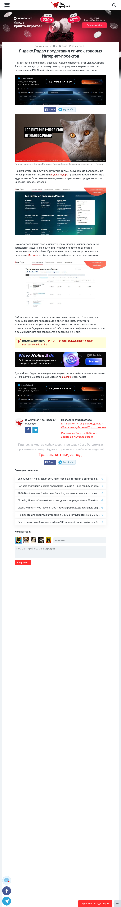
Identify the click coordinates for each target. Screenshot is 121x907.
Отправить (22, 562)
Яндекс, (19, 164)
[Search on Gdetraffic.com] (114, 5)
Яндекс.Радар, (60, 164)
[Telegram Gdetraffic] (35, 430)
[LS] (60, 90)
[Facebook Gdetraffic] (28, 430)
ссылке (66, 376)
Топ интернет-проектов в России (86, 164)
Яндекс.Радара (59, 174)
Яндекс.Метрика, (43, 164)
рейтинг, (28, 164)
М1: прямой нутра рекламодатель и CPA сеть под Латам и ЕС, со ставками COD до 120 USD (83, 425)
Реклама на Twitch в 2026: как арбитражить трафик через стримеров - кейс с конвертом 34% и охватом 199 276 (83, 435)
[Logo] (60, 5)
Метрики (33, 255)
